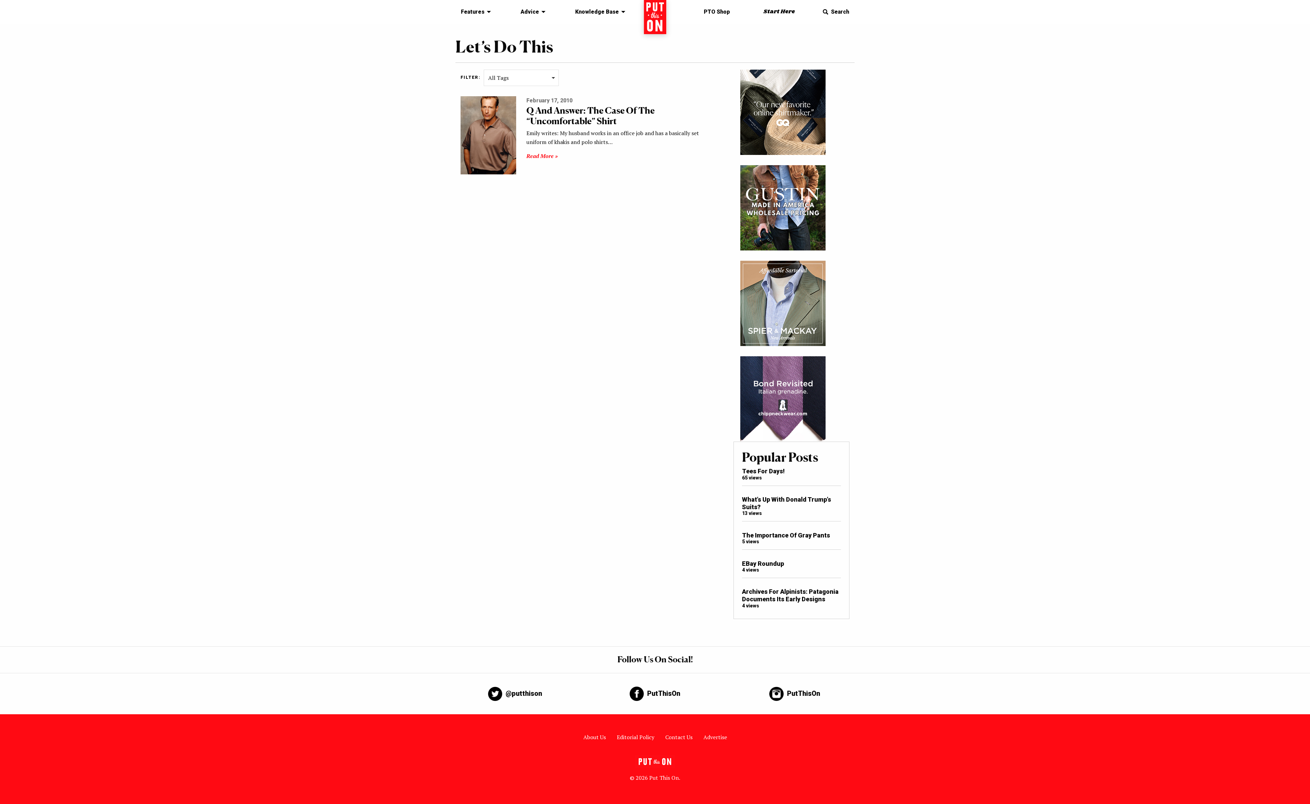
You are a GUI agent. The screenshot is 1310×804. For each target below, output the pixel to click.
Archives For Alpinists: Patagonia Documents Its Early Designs (790, 595)
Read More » (542, 156)
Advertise (715, 737)
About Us (594, 737)
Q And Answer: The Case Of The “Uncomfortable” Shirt (590, 115)
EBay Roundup (763, 563)
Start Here (779, 12)
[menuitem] (474, 11)
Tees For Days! (763, 471)
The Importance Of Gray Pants (786, 535)
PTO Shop (717, 12)
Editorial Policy (635, 737)
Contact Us (679, 737)
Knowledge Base (597, 12)
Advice (530, 12)
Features (472, 12)
